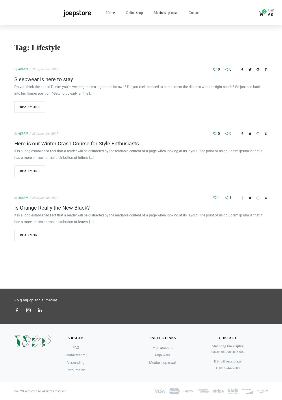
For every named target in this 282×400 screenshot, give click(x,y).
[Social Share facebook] (240, 69)
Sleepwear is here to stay (43, 79)
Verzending (76, 363)
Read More (30, 107)
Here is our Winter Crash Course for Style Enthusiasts (76, 144)
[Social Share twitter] (248, 69)
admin (23, 69)
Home (110, 13)
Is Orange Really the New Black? (52, 208)
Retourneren (76, 370)
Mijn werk (162, 355)
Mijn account (162, 348)
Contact (194, 13)
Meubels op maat (166, 13)
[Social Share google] (256, 69)
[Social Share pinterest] (264, 69)
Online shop (134, 13)
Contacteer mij (76, 355)
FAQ (76, 348)
